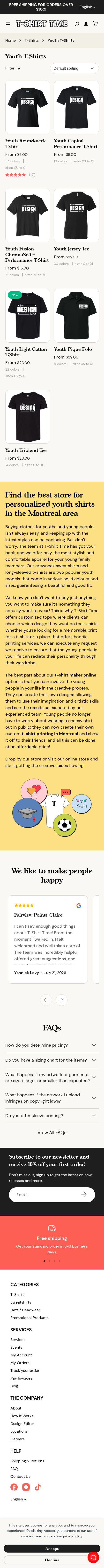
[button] (46, 1000)
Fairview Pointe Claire (38, 915)
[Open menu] (8, 24)
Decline (52, 1560)
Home (10, 40)
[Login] (86, 23)
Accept (52, 1548)
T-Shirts (32, 40)
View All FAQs (52, 1133)
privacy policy (72, 1536)
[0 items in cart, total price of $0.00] (95, 23)
